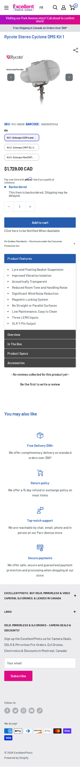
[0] (72, 7)
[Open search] (55, 7)
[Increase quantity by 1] (30, 207)
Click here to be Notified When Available (32, 231)
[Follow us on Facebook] (7, 711)
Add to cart (40, 222)
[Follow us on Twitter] (15, 711)
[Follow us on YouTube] (32, 711)
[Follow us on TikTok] (40, 711)
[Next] (69, 77)
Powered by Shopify (16, 757)
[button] (40, 384)
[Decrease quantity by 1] (8, 207)
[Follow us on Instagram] (23, 711)
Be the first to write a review (40, 384)
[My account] (63, 7)
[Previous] (11, 77)
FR (41, 7)
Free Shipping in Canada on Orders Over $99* (40, 28)
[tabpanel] (40, 292)
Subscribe (18, 676)
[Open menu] (6, 7)
